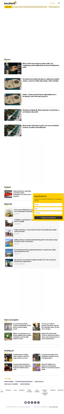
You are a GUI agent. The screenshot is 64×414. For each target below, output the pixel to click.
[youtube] (25, 402)
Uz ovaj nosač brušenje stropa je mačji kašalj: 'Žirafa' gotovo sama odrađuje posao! (22, 326)
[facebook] (35, 402)
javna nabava (25, 384)
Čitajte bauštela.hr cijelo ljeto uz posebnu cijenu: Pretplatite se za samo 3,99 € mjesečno (22, 193)
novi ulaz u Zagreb (11, 384)
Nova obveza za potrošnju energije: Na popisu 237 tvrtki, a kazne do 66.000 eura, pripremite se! (35, 260)
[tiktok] (32, 402)
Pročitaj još (9, 351)
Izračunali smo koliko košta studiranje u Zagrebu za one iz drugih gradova (50, 356)
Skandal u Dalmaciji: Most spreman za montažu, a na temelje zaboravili (41, 111)
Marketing (21, 390)
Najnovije (8, 204)
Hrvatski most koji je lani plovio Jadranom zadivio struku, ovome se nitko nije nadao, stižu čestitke (41, 80)
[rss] (38, 402)
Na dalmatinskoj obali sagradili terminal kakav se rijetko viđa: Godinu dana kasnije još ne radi (35, 250)
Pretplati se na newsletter (48, 217)
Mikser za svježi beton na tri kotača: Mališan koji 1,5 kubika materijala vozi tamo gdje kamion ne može (22, 336)
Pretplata (52, 3)
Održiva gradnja (19, 263)
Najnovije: (8, 7)
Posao (15, 390)
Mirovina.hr (60, 390)
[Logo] (10, 3)
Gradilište (17, 223)
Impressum (8, 390)
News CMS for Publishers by (46, 406)
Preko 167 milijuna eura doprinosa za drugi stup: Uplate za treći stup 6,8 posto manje (51, 366)
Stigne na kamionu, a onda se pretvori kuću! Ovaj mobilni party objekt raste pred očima (35, 230)
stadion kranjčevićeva (24, 381)
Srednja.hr (52, 390)
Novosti (17, 213)
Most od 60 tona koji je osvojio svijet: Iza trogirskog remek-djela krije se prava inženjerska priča (41, 65)
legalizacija (39, 381)
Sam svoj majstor (11, 320)
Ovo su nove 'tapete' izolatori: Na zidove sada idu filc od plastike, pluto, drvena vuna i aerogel (50, 326)
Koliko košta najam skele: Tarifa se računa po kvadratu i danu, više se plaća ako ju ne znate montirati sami (50, 336)
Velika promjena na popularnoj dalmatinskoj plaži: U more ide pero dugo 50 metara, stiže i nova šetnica (35, 240)
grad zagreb (8, 381)
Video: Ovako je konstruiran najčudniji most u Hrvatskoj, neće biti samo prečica (39, 95)
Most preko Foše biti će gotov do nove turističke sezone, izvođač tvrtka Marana (41, 126)
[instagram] (29, 402)
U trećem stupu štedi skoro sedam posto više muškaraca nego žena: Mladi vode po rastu (22, 366)
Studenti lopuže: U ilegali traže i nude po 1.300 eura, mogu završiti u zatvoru (21, 356)
